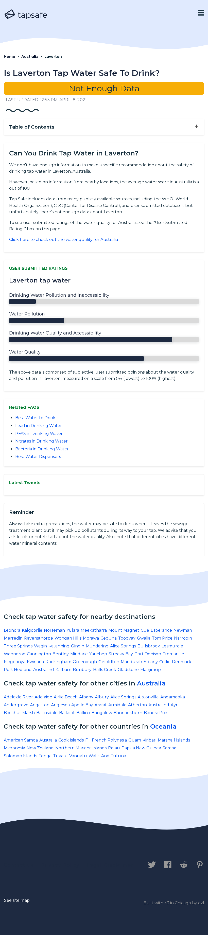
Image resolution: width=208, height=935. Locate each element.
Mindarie (79, 653)
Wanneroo (14, 653)
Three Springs (18, 646)
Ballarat (67, 712)
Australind (43, 669)
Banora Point (157, 712)
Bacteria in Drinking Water (42, 449)
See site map (17, 900)
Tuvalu (60, 755)
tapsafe (31, 15)
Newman (183, 630)
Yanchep (98, 653)
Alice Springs (123, 646)
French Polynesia (109, 740)
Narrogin (183, 638)
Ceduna (108, 638)
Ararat (101, 704)
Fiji (87, 740)
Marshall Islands (174, 740)
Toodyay (126, 638)
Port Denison (147, 653)
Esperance (161, 630)
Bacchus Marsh (19, 712)
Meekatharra (94, 630)
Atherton (137, 704)
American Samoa (21, 740)
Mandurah (131, 661)
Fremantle (173, 653)
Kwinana (35, 661)
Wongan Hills (68, 638)
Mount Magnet (123, 630)
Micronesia (14, 748)
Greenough (85, 661)
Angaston (39, 704)
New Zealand (40, 748)
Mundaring (97, 646)
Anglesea (60, 704)
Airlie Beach (66, 697)
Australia (151, 683)
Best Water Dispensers (38, 456)
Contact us (18, 865)
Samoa (169, 748)
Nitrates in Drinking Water (41, 441)
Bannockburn (128, 712)
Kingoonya (14, 661)
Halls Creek (104, 669)
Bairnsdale (47, 712)
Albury (102, 697)
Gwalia (143, 638)
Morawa (91, 638)
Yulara (72, 630)
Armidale (117, 704)
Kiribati (149, 740)
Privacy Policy (60, 865)
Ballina (83, 712)
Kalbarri (63, 669)
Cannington (39, 653)
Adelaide (43, 697)
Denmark (181, 661)
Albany (151, 661)
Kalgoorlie (32, 630)
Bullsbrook (148, 646)
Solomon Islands (20, 755)
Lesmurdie (172, 646)
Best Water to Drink (35, 417)
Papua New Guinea (141, 748)
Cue (145, 630)
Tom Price (162, 638)
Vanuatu (78, 755)
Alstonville (148, 697)
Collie (164, 661)
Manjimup (150, 669)
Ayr (174, 704)
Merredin (13, 638)
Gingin (77, 646)
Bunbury (82, 669)
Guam (134, 740)
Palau (114, 748)
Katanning (59, 646)
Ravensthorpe (38, 638)
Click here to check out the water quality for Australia (63, 239)
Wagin (40, 646)
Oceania (163, 726)
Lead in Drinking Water (38, 425)
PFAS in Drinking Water (39, 433)
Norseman (54, 630)
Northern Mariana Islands (81, 748)
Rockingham (58, 661)
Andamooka (172, 697)
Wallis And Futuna (107, 755)
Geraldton (108, 661)
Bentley (61, 653)
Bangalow (102, 712)
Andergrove (16, 704)
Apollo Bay (82, 704)
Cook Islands (71, 740)
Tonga (45, 755)
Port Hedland (18, 669)
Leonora (12, 630)
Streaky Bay (121, 653)
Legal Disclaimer (110, 865)
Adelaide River (18, 697)
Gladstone (128, 669)
